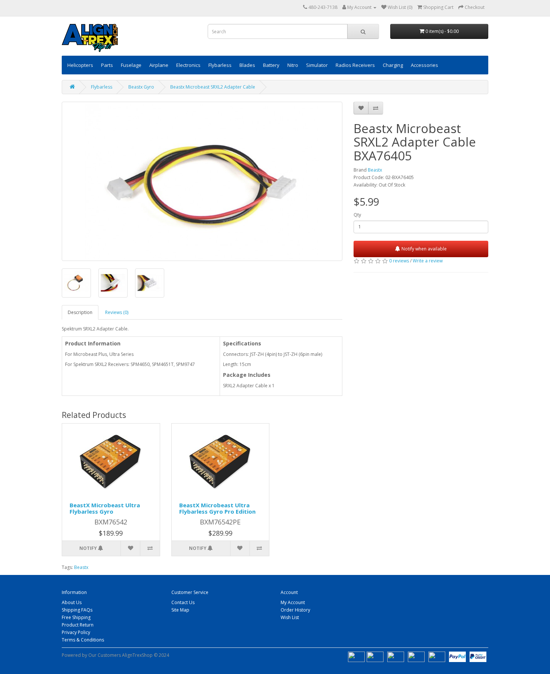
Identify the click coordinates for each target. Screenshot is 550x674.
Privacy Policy (76, 632)
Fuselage (131, 65)
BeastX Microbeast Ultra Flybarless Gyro (105, 508)
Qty (357, 215)
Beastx (375, 170)
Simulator (317, 65)
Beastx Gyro (141, 87)
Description (80, 312)
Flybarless (101, 87)
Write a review (428, 261)
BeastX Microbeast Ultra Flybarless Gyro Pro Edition (217, 508)
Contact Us (183, 602)
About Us (72, 602)
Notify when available (423, 249)
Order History (295, 610)
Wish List (290, 617)
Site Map (180, 610)
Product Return (78, 625)
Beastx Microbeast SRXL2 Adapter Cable (212, 87)
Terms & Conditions (83, 640)
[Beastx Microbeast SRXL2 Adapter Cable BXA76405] (202, 181)
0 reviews (399, 261)
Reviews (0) (116, 312)
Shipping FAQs (77, 610)
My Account (293, 602)
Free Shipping (76, 617)
